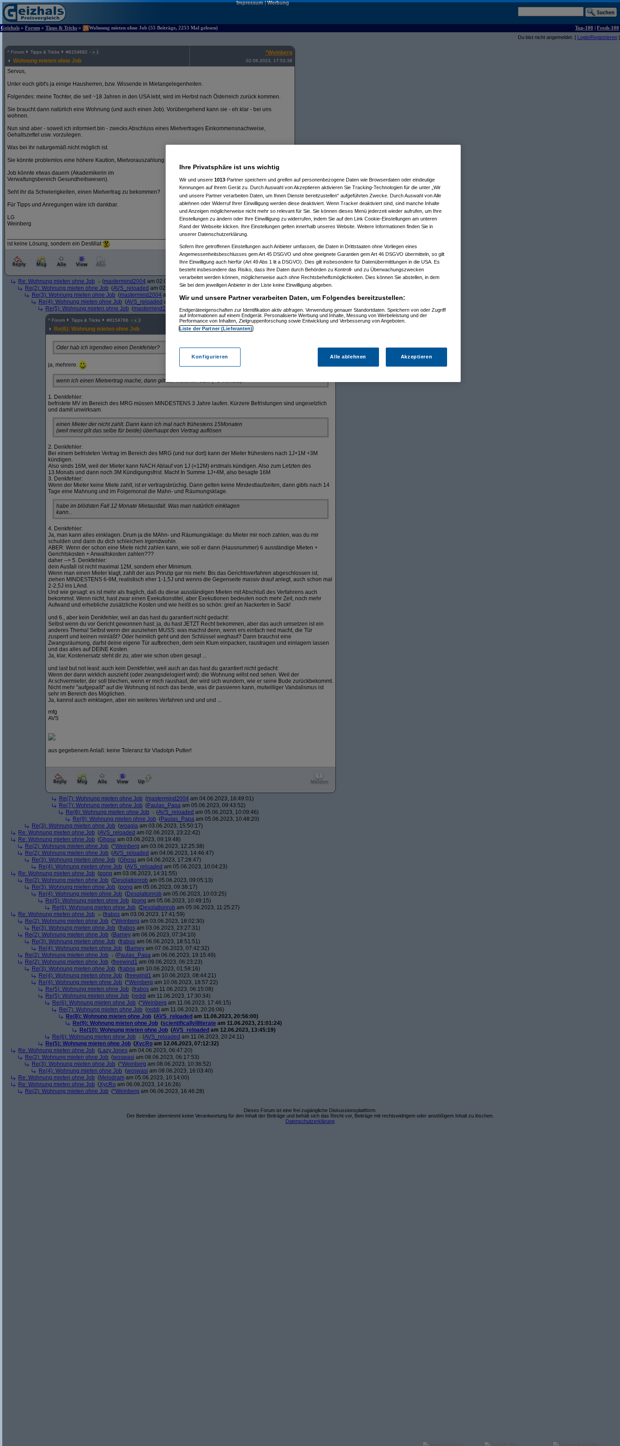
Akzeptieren (416, 356)
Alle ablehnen (348, 356)
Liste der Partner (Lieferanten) (216, 328)
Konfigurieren (210, 356)
